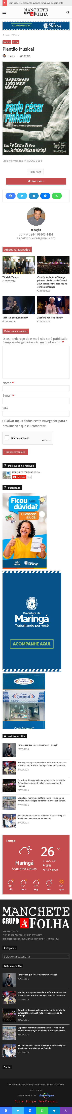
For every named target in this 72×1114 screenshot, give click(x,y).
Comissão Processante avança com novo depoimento (36, 2)
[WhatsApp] (57, 196)
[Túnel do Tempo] (19, 265)
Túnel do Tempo (10, 277)
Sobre (19, 1101)
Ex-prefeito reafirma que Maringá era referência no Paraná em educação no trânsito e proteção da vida (41, 799)
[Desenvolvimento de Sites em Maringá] (45, 1095)
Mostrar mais (35, 181)
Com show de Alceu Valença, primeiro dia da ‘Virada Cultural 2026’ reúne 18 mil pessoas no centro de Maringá (52, 282)
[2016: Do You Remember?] (53, 305)
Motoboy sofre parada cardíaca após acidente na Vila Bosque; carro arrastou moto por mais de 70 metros (42, 764)
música (36, 172)
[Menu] (4, 13)
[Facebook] (11, 196)
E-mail (8, 395)
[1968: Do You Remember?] (19, 305)
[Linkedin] (34, 196)
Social (15, 42)
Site (5, 408)
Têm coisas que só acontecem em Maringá (37, 745)
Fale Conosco (47, 1101)
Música (15, 35)
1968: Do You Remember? (15, 317)
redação (11, 56)
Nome (8, 383)
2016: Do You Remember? (50, 317)
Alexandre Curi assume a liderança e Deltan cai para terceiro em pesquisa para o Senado (41, 817)
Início (7, 35)
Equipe (31, 1101)
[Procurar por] (67, 13)
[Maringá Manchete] (36, 12)
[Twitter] (22, 196)
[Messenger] (45, 196)
